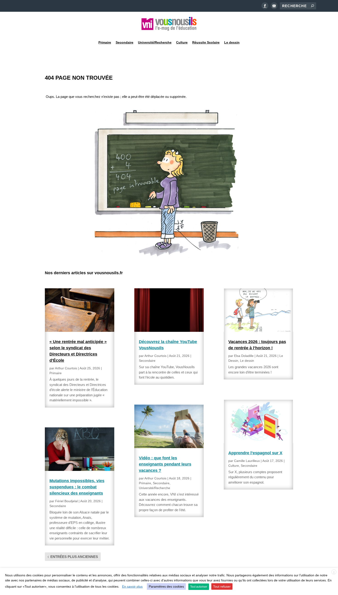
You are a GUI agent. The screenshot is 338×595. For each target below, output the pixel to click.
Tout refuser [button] (222, 586)
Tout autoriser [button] (198, 586)
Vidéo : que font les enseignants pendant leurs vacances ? (165, 464)
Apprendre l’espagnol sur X (255, 453)
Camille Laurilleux (247, 461)
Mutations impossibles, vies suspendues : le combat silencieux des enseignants (76, 487)
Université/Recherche (155, 42)
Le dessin (232, 42)
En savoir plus (132, 586)
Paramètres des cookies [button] (166, 586)
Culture (182, 42)
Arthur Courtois (66, 368)
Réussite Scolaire (206, 42)
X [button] (334, 572)
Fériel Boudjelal (66, 501)
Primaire (104, 42)
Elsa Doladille (244, 356)
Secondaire (124, 42)
